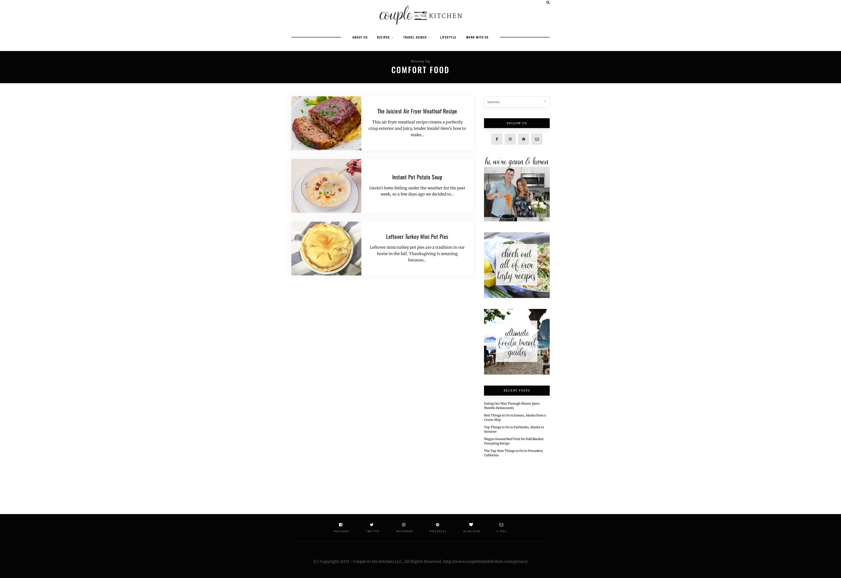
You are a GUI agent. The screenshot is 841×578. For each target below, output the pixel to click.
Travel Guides (415, 37)
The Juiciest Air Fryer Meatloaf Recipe (417, 111)
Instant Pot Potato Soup (417, 177)
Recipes (383, 37)
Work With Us (477, 37)
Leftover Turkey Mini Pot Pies (417, 236)
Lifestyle (448, 37)
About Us (359, 37)
